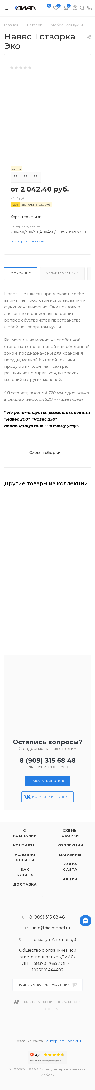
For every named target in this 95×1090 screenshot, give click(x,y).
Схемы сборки (45, 452)
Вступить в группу (50, 797)
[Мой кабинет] (75, 8)
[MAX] (85, 1056)
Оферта (51, 1009)
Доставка (25, 884)
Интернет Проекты (63, 1041)
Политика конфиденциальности (52, 1002)
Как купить (25, 872)
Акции (70, 879)
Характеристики (62, 273)
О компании (25, 833)
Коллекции (70, 845)
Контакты (25, 845)
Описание (21, 273)
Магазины (70, 855)
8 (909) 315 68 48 (48, 760)
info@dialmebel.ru (51, 927)
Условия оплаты (25, 857)
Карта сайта (70, 867)
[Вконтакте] (85, 1069)
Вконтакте (47, 901)
